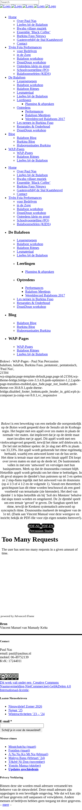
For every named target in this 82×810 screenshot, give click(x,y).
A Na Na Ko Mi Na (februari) (28, 754)
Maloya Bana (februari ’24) (26, 758)
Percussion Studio (41, 531)
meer (6, 804)
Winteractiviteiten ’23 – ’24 (26, 714)
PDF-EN (48, 526)
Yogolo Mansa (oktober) (24, 765)
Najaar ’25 (15, 710)
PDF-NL (34, 526)
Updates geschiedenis (23, 769)
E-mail (6, 721)
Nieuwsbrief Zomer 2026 (25, 706)
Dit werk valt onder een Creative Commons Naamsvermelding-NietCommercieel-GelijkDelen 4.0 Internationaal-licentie (35, 686)
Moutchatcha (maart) (22, 746)
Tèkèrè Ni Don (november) (26, 761)
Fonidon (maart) (19, 750)
